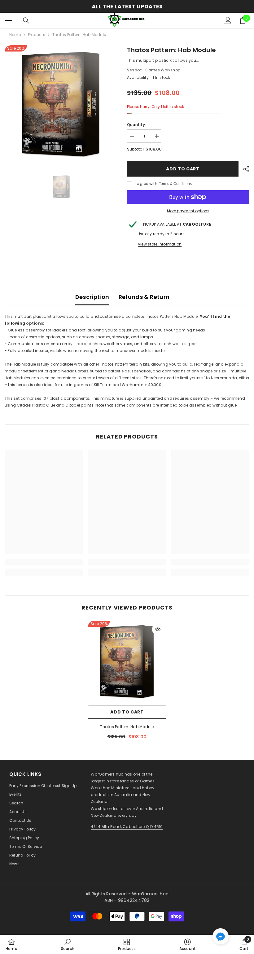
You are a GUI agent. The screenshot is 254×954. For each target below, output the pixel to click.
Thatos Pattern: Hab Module (127, 726)
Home (15, 34)
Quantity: (136, 124)
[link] (44, 562)
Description (92, 297)
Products (36, 34)
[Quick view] (157, 629)
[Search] (26, 20)
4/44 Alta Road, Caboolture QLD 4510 (127, 826)
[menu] (8, 20)
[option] (127, 6)
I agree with (146, 183)
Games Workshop (162, 70)
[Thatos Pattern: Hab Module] (127, 661)
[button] (220, 936)
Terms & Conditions (175, 184)
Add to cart (182, 169)
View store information (160, 244)
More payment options (188, 211)
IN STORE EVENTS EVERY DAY (127, 6)
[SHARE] (244, 169)
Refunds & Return (144, 297)
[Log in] (228, 20)
